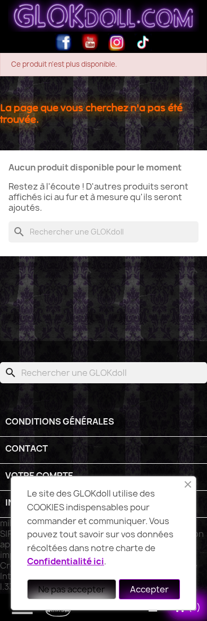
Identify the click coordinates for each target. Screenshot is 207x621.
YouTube (90, 42)
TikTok (143, 42)
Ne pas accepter (71, 589)
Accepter (149, 589)
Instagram (116, 42)
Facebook (63, 42)
